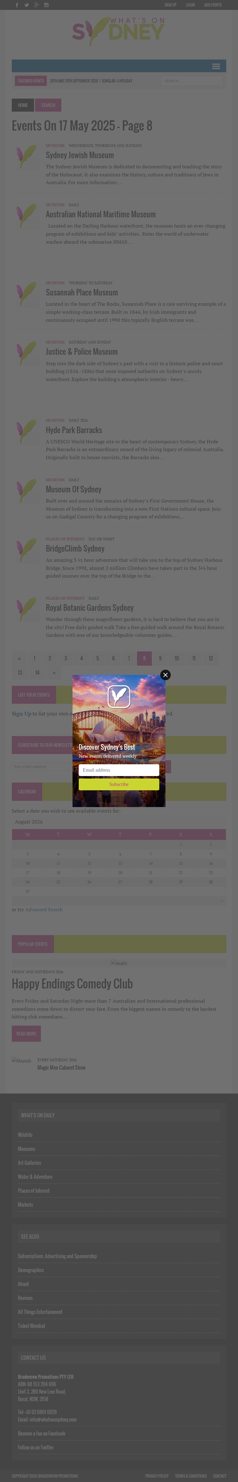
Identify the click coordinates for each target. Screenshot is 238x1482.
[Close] (165, 675)
